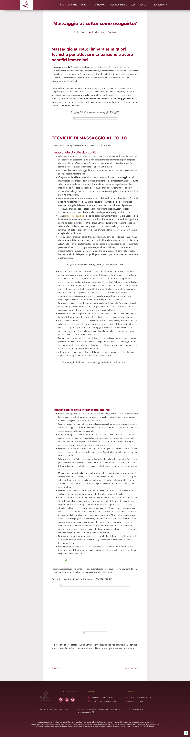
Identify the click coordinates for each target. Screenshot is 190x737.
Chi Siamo (72, 5)
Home (61, 5)
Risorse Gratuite (118, 5)
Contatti (144, 5)
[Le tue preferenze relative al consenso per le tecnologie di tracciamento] (186, 733)
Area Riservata (159, 5)
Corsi (83, 5)
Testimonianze (99, 5)
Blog (133, 5)
